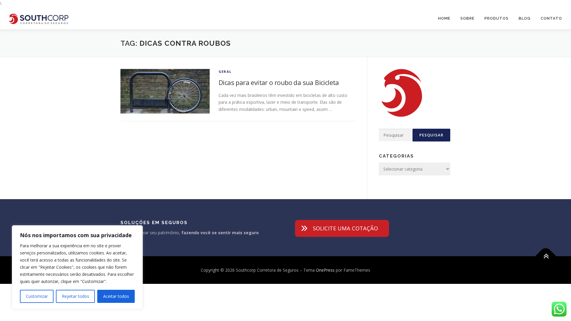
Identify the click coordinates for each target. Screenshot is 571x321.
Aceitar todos (116, 296)
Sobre (467, 18)
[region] (77, 267)
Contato (551, 18)
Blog (525, 18)
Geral (225, 71)
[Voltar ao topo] (545, 256)
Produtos (496, 18)
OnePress (325, 270)
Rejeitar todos (75, 296)
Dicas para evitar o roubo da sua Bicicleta (279, 82)
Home (444, 18)
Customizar (37, 296)
